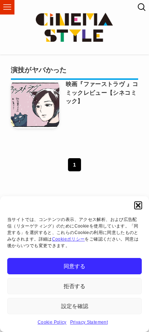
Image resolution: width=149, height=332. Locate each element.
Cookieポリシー (68, 239)
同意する (74, 266)
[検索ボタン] (142, 7)
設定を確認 (74, 306)
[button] (138, 205)
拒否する (74, 286)
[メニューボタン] (7, 7)
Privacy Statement (89, 322)
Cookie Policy (52, 322)
